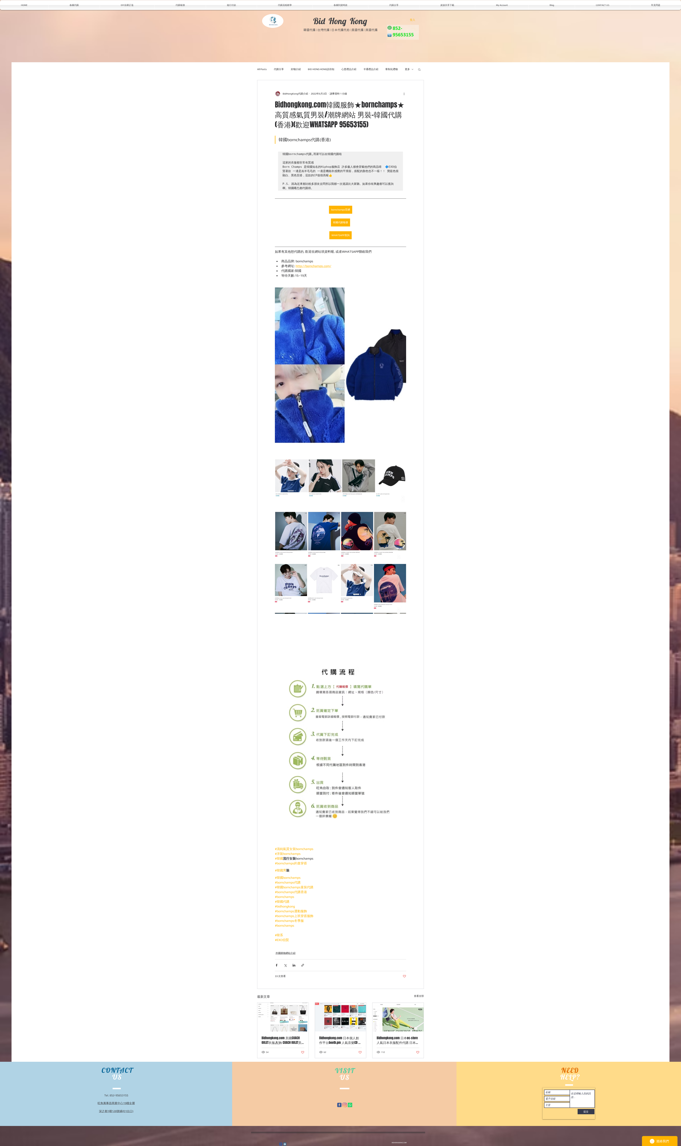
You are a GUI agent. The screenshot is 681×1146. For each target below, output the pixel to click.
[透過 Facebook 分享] (276, 965)
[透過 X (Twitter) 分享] (285, 965)
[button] (419, 69)
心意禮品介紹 (348, 69)
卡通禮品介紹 (370, 69)
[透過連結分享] (302, 965)
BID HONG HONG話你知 (321, 69)
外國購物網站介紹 (285, 953)
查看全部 (419, 996)
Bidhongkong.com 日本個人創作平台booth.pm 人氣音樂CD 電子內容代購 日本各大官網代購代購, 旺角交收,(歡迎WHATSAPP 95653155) (340, 1040)
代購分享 (279, 69)
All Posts (262, 69)
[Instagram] (344, 1105)
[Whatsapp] (350, 1105)
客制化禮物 (391, 69)
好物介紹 (296, 69)
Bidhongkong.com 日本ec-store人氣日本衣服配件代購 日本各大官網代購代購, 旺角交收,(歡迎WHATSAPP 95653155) (398, 1040)
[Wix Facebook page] (339, 1105)
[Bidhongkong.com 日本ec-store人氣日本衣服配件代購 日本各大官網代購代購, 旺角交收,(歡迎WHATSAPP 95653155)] (398, 1017)
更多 (407, 69)
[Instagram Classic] (284, 1144)
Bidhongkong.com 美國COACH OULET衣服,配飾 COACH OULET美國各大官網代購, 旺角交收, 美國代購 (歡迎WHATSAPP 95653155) (282, 1040)
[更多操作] (404, 94)
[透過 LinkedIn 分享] (294, 965)
